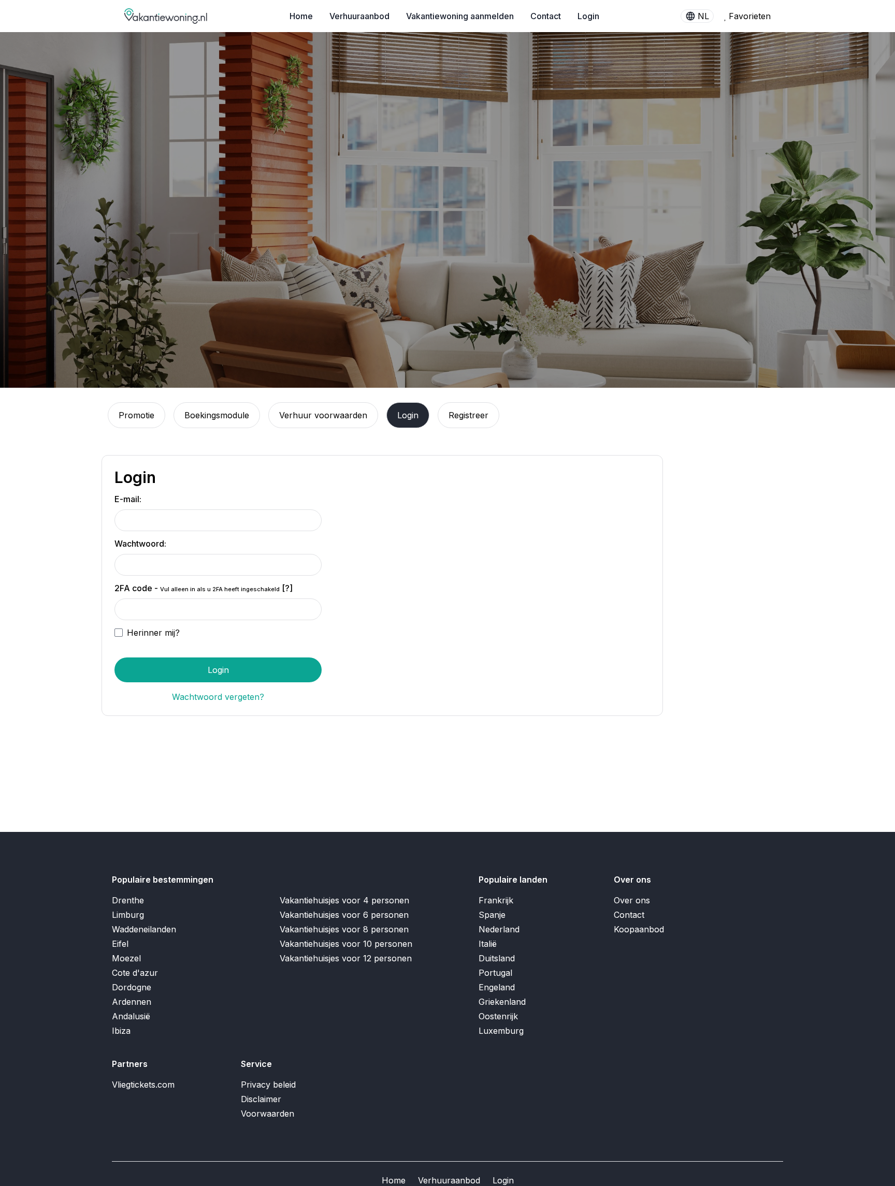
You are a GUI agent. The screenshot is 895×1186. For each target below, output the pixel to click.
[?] (287, 588)
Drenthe (128, 900)
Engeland (497, 987)
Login (588, 16)
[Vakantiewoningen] (166, 16)
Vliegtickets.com (143, 1084)
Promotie (136, 415)
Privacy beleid (268, 1084)
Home (301, 16)
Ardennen (131, 1002)
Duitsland (497, 958)
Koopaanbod (639, 929)
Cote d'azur (135, 973)
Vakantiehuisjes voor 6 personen (344, 915)
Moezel (126, 958)
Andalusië (131, 1016)
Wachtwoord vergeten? (218, 697)
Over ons (632, 900)
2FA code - (203, 588)
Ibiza (121, 1031)
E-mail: (127, 499)
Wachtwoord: (140, 543)
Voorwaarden (267, 1113)
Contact (545, 16)
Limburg (128, 915)
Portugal (495, 973)
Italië (488, 944)
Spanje (492, 915)
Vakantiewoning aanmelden (460, 16)
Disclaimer (261, 1099)
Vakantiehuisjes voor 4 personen (344, 900)
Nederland (499, 929)
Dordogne (131, 987)
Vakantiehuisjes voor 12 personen (346, 958)
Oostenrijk (498, 1016)
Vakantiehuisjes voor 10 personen (346, 944)
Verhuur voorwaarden (323, 415)
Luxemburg (501, 1031)
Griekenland (502, 1002)
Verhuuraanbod (359, 16)
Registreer (468, 415)
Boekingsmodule (216, 415)
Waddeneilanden (144, 929)
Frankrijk (496, 900)
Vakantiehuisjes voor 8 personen (344, 929)
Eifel (120, 944)
